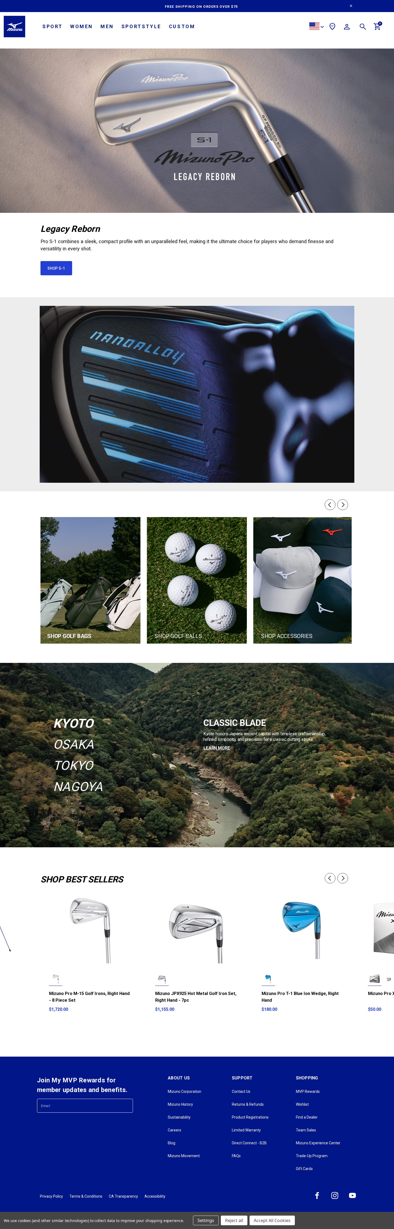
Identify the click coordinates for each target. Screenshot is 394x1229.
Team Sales (306, 1130)
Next (343, 505)
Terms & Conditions (85, 1196)
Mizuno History (180, 1104)
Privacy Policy (51, 1196)
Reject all (234, 1220)
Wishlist (302, 1104)
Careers (174, 1130)
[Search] (363, 27)
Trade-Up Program (312, 1156)
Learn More (216, 748)
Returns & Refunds (248, 1104)
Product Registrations (250, 1117)
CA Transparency (123, 1196)
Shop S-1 (56, 268)
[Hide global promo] (351, 6)
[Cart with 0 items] (377, 28)
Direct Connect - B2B (249, 1143)
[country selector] (316, 27)
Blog (171, 1143)
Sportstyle (141, 26)
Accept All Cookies (272, 1220)
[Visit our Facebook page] (317, 1199)
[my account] (347, 27)
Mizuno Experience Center (318, 1143)
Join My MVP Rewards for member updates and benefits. (82, 1085)
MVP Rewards (308, 1091)
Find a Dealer (307, 1117)
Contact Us (241, 1091)
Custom (182, 26)
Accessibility (154, 1196)
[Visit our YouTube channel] (352, 1199)
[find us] (332, 27)
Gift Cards (304, 1169)
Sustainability (179, 1117)
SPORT (52, 26)
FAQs (236, 1156)
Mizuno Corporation (184, 1091)
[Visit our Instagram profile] (334, 1199)
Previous (329, 505)
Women (81, 26)
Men (107, 26)
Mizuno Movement (184, 1156)
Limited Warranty (246, 1130)
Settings (206, 1220)
